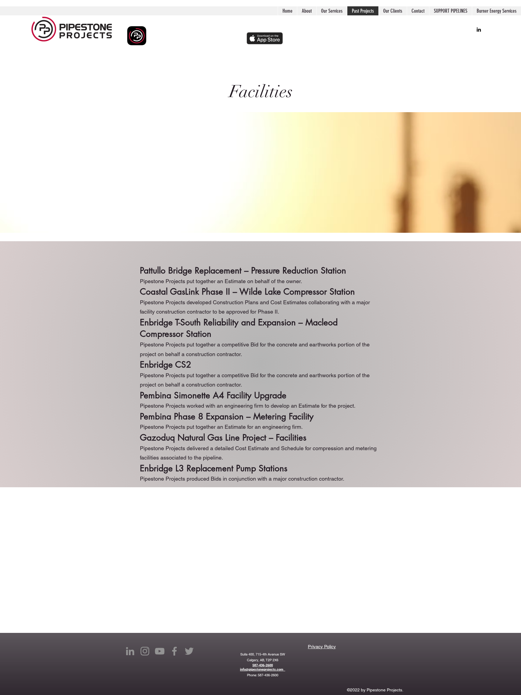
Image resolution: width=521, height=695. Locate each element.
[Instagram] (145, 651)
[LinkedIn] (479, 30)
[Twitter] (189, 651)
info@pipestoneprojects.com (262, 669)
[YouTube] (160, 651)
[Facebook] (174, 651)
